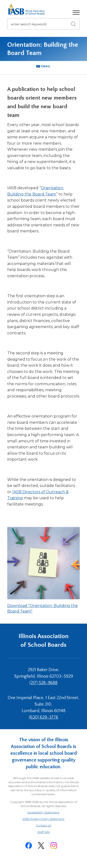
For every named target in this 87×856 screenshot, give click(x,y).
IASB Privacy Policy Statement (43, 819)
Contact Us (43, 825)
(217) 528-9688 (43, 683)
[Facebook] (28, 845)
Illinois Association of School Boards (44, 640)
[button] (76, 12)
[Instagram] (54, 845)
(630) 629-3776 (43, 717)
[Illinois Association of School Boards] (28, 9)
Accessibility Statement (43, 812)
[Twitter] (41, 845)
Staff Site (49, 832)
